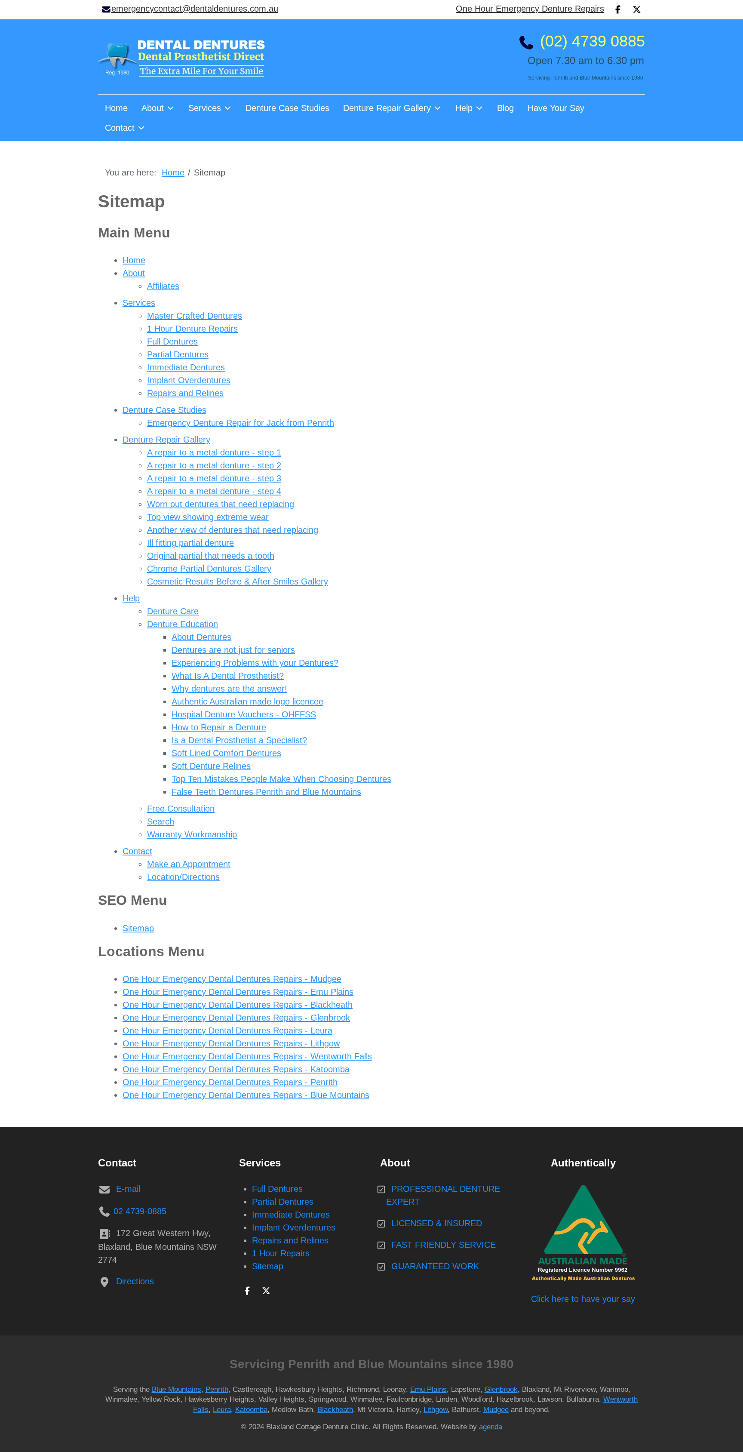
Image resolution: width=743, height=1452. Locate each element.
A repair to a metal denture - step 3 (214, 478)
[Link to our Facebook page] (247, 1290)
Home (134, 260)
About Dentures (201, 637)
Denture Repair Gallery (166, 439)
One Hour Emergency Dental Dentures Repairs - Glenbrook (236, 1017)
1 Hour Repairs (281, 1253)
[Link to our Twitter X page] (266, 1290)
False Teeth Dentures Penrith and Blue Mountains (266, 792)
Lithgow (436, 1410)
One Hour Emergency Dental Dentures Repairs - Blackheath (238, 1004)
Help (131, 598)
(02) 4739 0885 (592, 41)
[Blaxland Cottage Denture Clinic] (182, 57)
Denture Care (173, 611)
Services (139, 303)
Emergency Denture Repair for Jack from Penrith (240, 423)
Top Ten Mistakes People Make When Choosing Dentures (281, 779)
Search (160, 821)
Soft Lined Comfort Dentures (226, 753)
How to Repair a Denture (219, 727)
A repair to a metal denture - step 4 (214, 491)
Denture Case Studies (164, 410)
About (134, 273)
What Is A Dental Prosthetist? (228, 675)
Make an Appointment (188, 864)
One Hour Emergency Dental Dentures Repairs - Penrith (230, 1082)
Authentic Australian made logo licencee (247, 701)
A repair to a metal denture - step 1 (214, 452)
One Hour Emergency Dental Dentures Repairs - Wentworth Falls (247, 1056)
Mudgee (496, 1410)
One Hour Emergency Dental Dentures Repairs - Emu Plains (238, 992)
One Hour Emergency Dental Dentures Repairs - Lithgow (231, 1043)
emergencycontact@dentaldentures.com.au (194, 8)
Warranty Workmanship (192, 834)
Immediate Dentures (186, 367)
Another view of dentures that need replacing (232, 530)
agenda (490, 1427)
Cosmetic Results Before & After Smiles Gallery (237, 581)
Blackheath (335, 1410)
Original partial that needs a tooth (210, 555)
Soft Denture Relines (211, 766)
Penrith (217, 1389)
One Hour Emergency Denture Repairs (530, 8)
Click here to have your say (583, 1299)
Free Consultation (181, 808)
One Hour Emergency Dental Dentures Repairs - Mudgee (232, 979)
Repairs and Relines (185, 393)
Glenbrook (501, 1389)
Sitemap (138, 928)
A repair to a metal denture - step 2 (214, 465)
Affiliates (163, 286)
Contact (137, 851)
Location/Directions (183, 877)
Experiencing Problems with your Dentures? (255, 663)
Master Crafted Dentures (194, 315)
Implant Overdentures (188, 380)
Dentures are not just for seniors (233, 650)
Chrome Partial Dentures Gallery (209, 568)
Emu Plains (428, 1389)
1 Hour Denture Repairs (192, 328)
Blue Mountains (176, 1389)
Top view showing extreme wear (208, 517)
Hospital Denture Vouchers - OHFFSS (244, 714)
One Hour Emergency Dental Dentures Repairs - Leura (227, 1030)
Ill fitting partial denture (190, 543)
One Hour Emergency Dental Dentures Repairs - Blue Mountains (246, 1095)
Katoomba (251, 1410)
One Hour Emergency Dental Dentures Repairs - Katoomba (236, 1069)
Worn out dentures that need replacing (220, 504)
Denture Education (182, 624)
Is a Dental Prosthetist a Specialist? (239, 740)
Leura (222, 1410)
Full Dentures (172, 341)
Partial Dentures (178, 354)
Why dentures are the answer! (229, 688)
